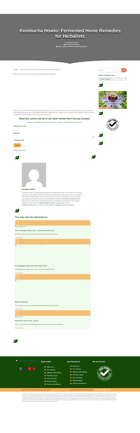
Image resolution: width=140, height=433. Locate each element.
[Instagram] (25, 368)
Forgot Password (19, 150)
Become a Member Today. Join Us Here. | (42, 122)
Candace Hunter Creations (65, 205)
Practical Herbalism (72, 44)
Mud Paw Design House (102, 390)
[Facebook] (20, 368)
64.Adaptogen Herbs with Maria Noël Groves (31, 266)
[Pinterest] (34, 368)
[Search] (124, 70)
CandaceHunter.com (29, 205)
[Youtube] (29, 368)
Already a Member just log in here (69, 122)
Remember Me (19, 140)
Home (15, 69)
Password (16, 133)
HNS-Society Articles (65, 46)
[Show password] (93, 136)
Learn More (19, 238)
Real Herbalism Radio (47, 203)
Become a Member (105, 108)
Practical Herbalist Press (71, 199)
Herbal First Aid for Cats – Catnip (26, 321)
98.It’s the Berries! (21, 302)
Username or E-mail (19, 126)
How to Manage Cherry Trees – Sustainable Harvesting (34, 230)
